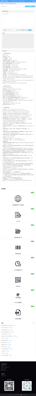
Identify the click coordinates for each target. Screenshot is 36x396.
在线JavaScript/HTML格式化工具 (9, 336)
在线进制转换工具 (6, 340)
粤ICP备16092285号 (24, 394)
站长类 (32, 192)
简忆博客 (2, 375)
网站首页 (2, 3)
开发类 (6, 3)
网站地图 (4, 370)
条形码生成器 (6, 342)
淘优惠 (5, 375)
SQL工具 (5, 353)
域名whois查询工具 (7, 327)
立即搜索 (30, 6)
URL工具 (5, 338)
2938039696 (4, 368)
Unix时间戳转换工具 (7, 348)
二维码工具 (5, 351)
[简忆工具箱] (6, 1)
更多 (34, 323)
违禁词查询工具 (6, 344)
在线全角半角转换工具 (7, 331)
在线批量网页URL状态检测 (8, 325)
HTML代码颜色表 (6, 355)
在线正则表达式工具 (7, 329)
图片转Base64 (6, 346)
